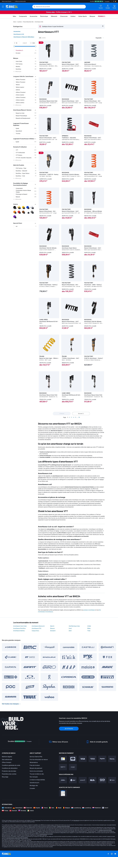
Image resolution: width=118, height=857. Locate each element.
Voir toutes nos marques (10, 704)
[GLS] (92, 780)
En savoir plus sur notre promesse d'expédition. (17, 837)
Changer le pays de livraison (63, 826)
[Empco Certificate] (63, 793)
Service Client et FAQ (36, 756)
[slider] (14, 46)
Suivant (80, 413)
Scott (70, 628)
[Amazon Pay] (63, 767)
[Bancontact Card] (63, 759)
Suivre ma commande (36, 771)
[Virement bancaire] (73, 767)
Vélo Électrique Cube (74, 626)
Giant (70, 630)
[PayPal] (102, 759)
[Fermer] (103, 26)
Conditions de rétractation (9, 768)
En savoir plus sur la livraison (46, 833)
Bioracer (52, 628)
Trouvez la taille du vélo (37, 774)
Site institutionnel (7, 759)
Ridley (89, 628)
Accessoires (17, 31)
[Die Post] (83, 780)
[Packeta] (112, 780)
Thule (88, 630)
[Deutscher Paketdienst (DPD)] (73, 780)
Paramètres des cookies (9, 774)
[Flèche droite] (57, 50)
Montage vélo (34, 785)
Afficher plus (18, 71)
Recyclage (5, 777)
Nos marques (34, 777)
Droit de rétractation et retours (39, 759)
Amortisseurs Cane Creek (20, 626)
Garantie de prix (34, 782)
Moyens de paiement (36, 768)
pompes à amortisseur (89, 610)
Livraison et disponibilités (37, 779)
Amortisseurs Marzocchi (38, 626)
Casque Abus (35, 630)
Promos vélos (50, 12)
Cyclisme (19, 21)
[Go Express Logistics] (102, 780)
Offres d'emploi (6, 762)
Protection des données (9, 771)
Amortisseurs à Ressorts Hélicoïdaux (24, 37)
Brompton (52, 630)
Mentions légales (7, 756)
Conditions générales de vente (11, 765)
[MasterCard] (73, 759)
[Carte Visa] (83, 759)
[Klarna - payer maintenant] (112, 759)
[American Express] (92, 759)
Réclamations (34, 762)
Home (14, 21)
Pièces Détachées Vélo (28, 21)
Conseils (32, 788)
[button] (24, 58)
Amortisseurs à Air (19, 34)
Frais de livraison (35, 765)
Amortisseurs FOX (36, 628)
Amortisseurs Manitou (19, 630)
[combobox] (91, 38)
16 (79, 417)
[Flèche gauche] (40, 50)
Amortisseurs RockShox (19, 628)
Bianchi (52, 626)
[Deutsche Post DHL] (63, 780)
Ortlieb (89, 626)
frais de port (38, 820)
